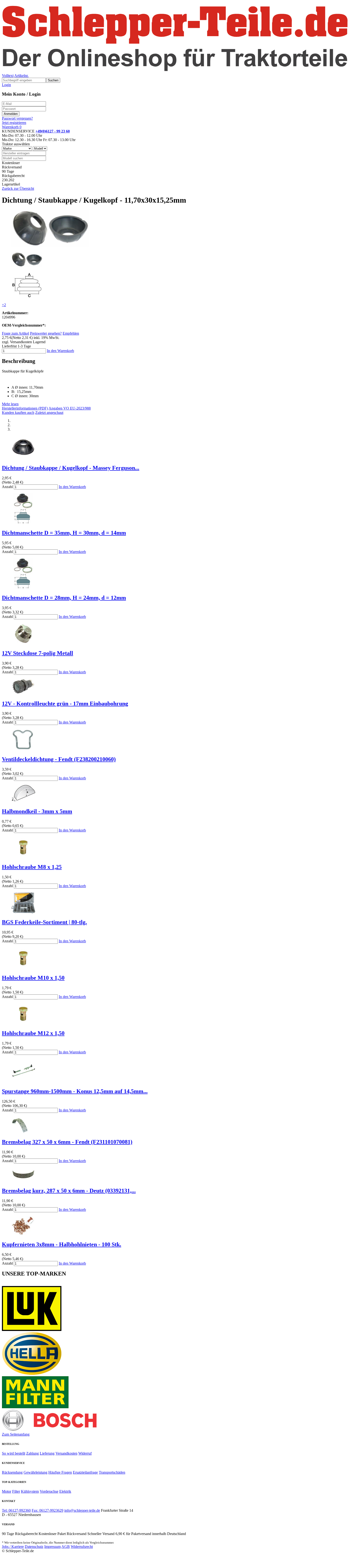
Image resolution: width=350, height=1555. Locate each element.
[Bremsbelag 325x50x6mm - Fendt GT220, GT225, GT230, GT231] (23, 1132)
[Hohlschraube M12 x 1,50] (23, 1023)
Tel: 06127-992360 (16, 1510)
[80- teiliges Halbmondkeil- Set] (23, 912)
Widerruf (85, 1453)
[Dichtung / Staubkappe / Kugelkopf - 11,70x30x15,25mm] (50, 246)
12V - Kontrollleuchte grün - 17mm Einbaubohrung (65, 703)
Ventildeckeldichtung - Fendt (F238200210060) (59, 759)
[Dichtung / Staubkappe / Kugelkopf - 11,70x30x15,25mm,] (26, 266)
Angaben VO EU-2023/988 (70, 408)
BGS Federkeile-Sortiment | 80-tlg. (44, 922)
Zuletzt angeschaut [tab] (49, 413)
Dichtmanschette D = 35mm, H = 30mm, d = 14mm (64, 533)
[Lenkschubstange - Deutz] (23, 1081)
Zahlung (32, 1453)
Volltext (8, 75)
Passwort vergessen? (17, 118)
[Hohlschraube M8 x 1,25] (23, 857)
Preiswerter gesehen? (46, 333)
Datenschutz (34, 1547)
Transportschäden (112, 1472)
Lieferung (47, 1453)
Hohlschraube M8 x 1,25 (32, 867)
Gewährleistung (35, 1472)
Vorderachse (49, 1491)
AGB (65, 1547)
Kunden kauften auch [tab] (18, 413)
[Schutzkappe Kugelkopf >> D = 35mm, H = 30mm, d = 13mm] (23, 523)
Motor (6, 1491)
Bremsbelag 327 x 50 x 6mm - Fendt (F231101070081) (67, 1142)
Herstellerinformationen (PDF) (25, 408)
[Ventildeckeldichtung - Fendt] (23, 749)
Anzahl (7, 487)
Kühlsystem (30, 1491)
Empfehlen (71, 333)
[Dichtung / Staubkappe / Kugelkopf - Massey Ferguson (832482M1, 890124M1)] (23, 458)
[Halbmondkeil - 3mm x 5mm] (23, 801)
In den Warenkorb (60, 351)
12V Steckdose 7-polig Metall (37, 653)
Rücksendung (12, 1472)
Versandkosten (66, 1453)
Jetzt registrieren (14, 123)
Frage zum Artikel (15, 333)
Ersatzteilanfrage (85, 1472)
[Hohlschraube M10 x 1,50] (23, 968)
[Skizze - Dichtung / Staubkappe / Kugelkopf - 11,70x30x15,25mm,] (26, 297)
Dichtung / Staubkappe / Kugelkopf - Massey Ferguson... (70, 468)
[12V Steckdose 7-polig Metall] (23, 643)
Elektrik (65, 1491)
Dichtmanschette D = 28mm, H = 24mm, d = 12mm (64, 598)
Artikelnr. (21, 75)
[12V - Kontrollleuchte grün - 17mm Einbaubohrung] (23, 693)
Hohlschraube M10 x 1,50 (33, 978)
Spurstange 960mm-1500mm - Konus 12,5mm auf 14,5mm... (75, 1091)
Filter (16, 1491)
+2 (4, 305)
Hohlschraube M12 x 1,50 (33, 1033)
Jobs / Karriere (13, 1547)
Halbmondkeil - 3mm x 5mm (37, 811)
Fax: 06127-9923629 (47, 1510)
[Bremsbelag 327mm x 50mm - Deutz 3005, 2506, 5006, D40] (23, 1180)
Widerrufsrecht (82, 1547)
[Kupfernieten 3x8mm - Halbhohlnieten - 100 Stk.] (23, 1234)
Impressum (52, 1547)
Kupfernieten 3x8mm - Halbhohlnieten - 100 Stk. (61, 1244)
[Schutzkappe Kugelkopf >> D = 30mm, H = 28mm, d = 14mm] (23, 588)
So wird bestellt (13, 1453)
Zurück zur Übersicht (18, 188)
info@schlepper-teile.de (82, 1510)
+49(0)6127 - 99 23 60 (52, 131)
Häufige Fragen (60, 1472)
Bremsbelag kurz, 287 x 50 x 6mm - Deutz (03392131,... (69, 1191)
